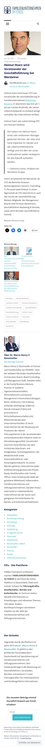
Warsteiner (10, 326)
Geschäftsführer (31, 308)
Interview (11, 536)
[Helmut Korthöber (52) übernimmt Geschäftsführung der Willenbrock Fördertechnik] (11, 275)
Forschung (12, 522)
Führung (11, 525)
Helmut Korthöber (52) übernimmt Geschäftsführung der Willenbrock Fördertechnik (11, 286)
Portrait (10, 550)
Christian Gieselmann (29, 303)
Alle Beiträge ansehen (14, 362)
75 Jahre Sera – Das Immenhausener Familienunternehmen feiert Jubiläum (30, 261)
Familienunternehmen (14, 308)
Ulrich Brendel (11, 321)
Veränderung (24, 321)
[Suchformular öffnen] (38, 23)
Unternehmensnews (12, 61)
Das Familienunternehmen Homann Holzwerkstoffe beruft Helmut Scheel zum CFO (13, 262)
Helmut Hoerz (27, 312)
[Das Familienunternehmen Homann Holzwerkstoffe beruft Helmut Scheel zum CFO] (11, 251)
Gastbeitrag (12, 529)
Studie (10, 554)
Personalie (21, 58)
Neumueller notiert (16, 543)
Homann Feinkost (12, 317)
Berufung (9, 298)
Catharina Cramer (12, 303)
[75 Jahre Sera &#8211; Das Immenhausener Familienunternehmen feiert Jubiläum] (28, 251)
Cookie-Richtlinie (25, 738)
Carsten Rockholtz (22, 298)
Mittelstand (12, 540)
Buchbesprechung (15, 518)
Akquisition (12, 515)
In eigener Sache (14, 532)
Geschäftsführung (12, 312)
